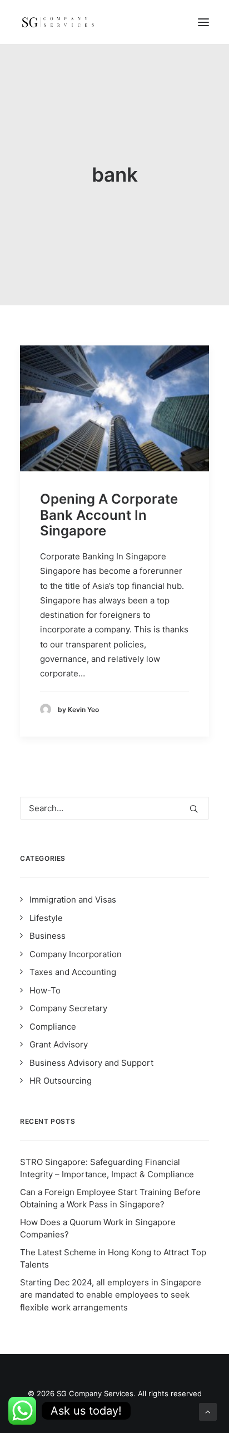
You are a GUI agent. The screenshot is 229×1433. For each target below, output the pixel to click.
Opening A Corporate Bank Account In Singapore (109, 515)
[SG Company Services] (58, 22)
